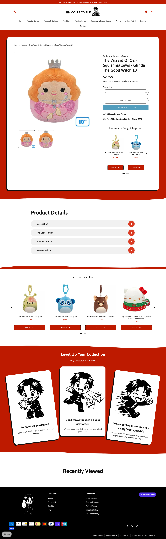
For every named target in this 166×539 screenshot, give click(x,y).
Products (24, 45)
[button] (14, 11)
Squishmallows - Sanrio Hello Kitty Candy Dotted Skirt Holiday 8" (136, 318)
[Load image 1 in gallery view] (26, 139)
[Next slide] (146, 153)
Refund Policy (91, 506)
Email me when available (126, 107)
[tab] (124, 173)
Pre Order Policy (92, 514)
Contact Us (52, 502)
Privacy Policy (91, 498)
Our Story (51, 506)
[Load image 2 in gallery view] (46, 139)
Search (50, 498)
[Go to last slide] (105, 153)
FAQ (49, 510)
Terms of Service (92, 502)
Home (16, 45)
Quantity (107, 87)
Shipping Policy (92, 510)
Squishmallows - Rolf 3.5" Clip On (136, 153)
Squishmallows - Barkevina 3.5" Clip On (100, 316)
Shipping (117, 81)
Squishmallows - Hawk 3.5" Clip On (115, 153)
